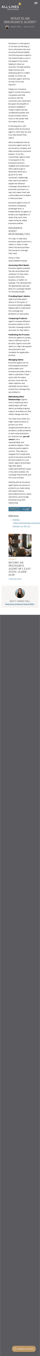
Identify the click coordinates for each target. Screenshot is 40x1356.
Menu (35, 3)
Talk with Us (20, 1301)
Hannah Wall (15, 27)
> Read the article (15, 579)
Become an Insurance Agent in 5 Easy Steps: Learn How (20, 568)
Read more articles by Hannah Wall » (20, 604)
